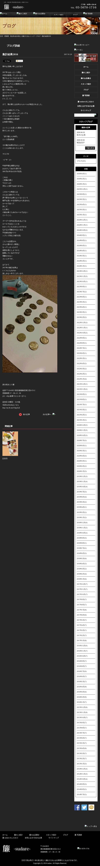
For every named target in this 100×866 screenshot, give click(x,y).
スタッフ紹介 (86, 84)
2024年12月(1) (82, 220)
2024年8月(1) (82, 240)
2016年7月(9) (82, 671)
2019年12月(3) (82, 476)
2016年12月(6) (82, 646)
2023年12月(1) (82, 271)
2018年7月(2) (82, 548)
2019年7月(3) (82, 492)
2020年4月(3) (82, 456)
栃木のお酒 (81, 135)
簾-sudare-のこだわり (86, 102)
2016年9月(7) (82, 661)
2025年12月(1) (82, 189)
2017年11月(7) (82, 589)
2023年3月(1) (82, 312)
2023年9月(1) (82, 287)
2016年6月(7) (82, 676)
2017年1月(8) (82, 640)
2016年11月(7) (82, 651)
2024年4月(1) (82, 251)
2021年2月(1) (82, 415)
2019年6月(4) (82, 497)
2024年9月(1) (82, 235)
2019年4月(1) (82, 507)
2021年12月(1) (82, 384)
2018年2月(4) (82, 574)
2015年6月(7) (82, 738)
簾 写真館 (86, 95)
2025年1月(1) (82, 215)
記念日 (5, 458)
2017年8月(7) (82, 605)
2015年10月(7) (82, 717)
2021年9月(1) (82, 394)
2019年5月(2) (82, 502)
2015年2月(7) (82, 759)
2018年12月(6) (82, 523)
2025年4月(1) (82, 204)
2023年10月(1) (82, 281)
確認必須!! (81, 143)
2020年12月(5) (82, 425)
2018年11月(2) (82, 528)
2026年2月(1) (82, 179)
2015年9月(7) (82, 723)
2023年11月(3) (82, 276)
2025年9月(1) (82, 194)
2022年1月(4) (82, 379)
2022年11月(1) (82, 328)
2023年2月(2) (82, 317)
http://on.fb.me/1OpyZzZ (11, 408)
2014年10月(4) (82, 779)
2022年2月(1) (82, 374)
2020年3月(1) (82, 461)
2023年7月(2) (82, 292)
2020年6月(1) (82, 446)
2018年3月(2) (82, 569)
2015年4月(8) (82, 748)
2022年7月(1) (82, 348)
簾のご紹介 (86, 72)
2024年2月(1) (82, 261)
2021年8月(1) (82, 399)
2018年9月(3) (82, 538)
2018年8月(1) (82, 543)
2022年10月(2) (82, 333)
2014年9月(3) (82, 784)
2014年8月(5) (82, 789)
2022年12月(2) (82, 322)
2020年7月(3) (82, 440)
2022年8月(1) (82, 343)
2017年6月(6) (82, 615)
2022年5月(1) (82, 358)
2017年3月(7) (82, 630)
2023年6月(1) (82, 297)
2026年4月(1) (82, 174)
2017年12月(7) (82, 584)
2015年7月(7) (82, 733)
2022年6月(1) (82, 353)
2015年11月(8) (82, 712)
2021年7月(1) (82, 404)
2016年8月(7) (82, 666)
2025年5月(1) (82, 199)
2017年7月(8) (82, 610)
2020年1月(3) (82, 471)
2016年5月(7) (82, 682)
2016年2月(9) (82, 697)
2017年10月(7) (82, 594)
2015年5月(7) (82, 743)
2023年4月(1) (82, 307)
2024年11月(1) (82, 225)
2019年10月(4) (82, 487)
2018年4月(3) (82, 564)
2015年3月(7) (82, 753)
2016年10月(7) (82, 656)
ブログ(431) (81, 161)
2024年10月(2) (82, 230)
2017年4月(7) (82, 625)
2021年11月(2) (82, 389)
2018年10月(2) (82, 533)
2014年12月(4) (82, 769)
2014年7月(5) (82, 794)
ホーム (86, 67)
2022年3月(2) (82, 369)
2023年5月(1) (82, 302)
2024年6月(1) (82, 245)
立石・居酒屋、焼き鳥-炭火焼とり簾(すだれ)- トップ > (18, 36)
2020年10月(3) (82, 435)
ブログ (38, 36)
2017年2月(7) (82, 635)
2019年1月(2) (82, 517)
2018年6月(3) (82, 553)
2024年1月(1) (82, 266)
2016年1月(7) (82, 702)
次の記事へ (47, 414)
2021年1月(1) (82, 420)
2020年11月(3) (82, 430)
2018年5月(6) (82, 558)
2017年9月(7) (82, 599)
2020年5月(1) (82, 451)
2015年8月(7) (82, 728)
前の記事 (26, 414)
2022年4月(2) (82, 363)
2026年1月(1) (82, 184)
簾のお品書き (86, 78)
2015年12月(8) (82, 707)
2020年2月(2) (82, 466)
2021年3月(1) (82, 410)
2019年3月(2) (82, 512)
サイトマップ (86, 110)
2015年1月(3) (82, 764)
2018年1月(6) (82, 579)
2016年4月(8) (82, 687)
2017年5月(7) (82, 620)
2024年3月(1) (82, 256)
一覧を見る (90, 148)
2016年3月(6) (82, 692)
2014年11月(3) (82, 774)
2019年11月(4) (82, 481)
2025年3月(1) (82, 210)
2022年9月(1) (82, 338)
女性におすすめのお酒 (85, 106)
